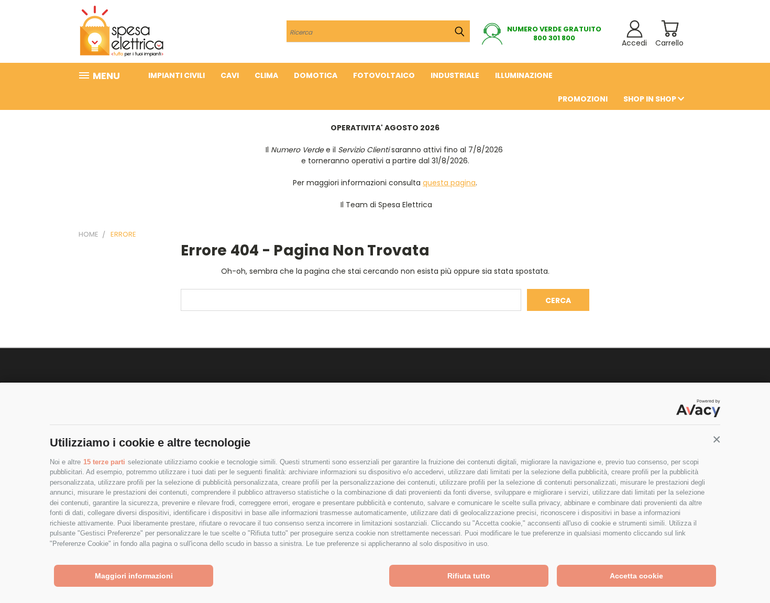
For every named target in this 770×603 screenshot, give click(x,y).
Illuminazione (524, 75)
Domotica (315, 75)
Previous (742, 570)
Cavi (230, 75)
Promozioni (583, 99)
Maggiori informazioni (134, 576)
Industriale (455, 75)
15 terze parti (104, 462)
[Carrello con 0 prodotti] (670, 28)
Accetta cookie (636, 576)
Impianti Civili (176, 75)
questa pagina (449, 182)
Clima (266, 75)
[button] (716, 439)
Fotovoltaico (384, 75)
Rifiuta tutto (468, 576)
